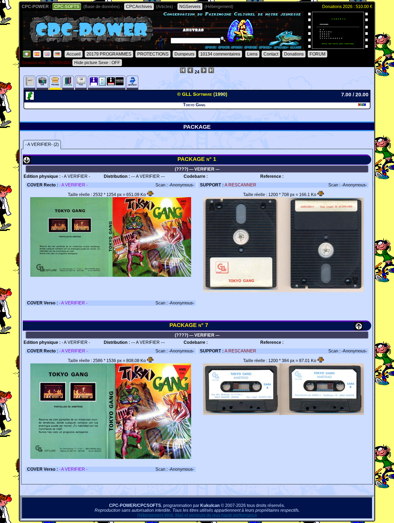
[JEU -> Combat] (30, 98)
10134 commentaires (220, 54)
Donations (294, 54)
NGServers (189, 6)
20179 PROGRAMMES (109, 54)
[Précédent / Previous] (359, 328)
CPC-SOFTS (66, 6)
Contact (270, 54)
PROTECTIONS (153, 54)
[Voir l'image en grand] (110, 295)
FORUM (317, 54)
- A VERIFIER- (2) (42, 144)
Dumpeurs (184, 54)
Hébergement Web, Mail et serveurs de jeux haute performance (197, 515)
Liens (252, 54)
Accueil (73, 54)
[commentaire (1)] (132, 83)
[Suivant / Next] (27, 162)
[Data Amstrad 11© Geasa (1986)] (338, 47)
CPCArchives (139, 6)
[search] (223, 39)
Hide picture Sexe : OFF (97, 62)
